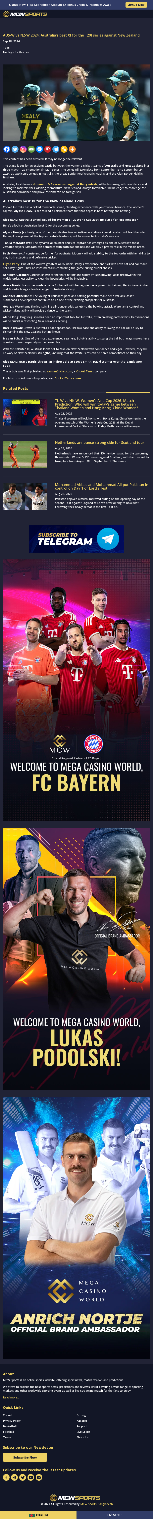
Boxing (81, 1415)
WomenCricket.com (59, 371)
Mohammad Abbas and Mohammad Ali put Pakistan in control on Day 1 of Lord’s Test (101, 486)
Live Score (83, 1432)
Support (81, 1426)
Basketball (10, 1426)
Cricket (7, 1415)
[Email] (31, 149)
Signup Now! (136, 5)
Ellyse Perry (11, 264)
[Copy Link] (64, 149)
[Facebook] (6, 149)
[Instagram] (23, 149)
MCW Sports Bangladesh (96, 1504)
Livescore (114, 1515)
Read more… (11, 1397)
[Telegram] (55, 149)
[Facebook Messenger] (39, 149)
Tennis (7, 1437)
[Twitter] (15, 149)
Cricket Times (85, 371)
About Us (82, 1437)
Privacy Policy (12, 1421)
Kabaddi (81, 1421)
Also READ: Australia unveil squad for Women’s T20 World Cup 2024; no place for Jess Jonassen (70, 220)
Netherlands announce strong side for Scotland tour (99, 442)
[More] (72, 149)
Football (8, 1432)
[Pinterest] (47, 149)
